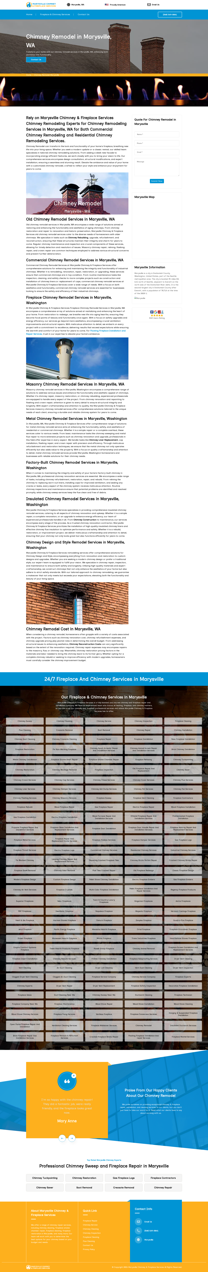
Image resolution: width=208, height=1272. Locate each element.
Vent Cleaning (25, 968)
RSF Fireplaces (24, 911)
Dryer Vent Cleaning (183, 959)
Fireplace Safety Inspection (143, 986)
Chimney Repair (144, 730)
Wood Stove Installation (143, 1004)
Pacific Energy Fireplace (64, 929)
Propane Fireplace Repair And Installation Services (25, 828)
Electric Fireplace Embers (143, 879)
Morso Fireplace (104, 938)
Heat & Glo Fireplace (25, 920)
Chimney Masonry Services (64, 798)
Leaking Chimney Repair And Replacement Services (64, 860)
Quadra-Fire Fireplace (183, 920)
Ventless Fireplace (104, 1014)
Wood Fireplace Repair (64, 807)
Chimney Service (104, 721)
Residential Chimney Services (143, 850)
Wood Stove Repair (104, 1004)
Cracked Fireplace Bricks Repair (104, 1037)
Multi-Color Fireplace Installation (104, 890)
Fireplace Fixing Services (64, 1014)
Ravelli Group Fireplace (104, 948)
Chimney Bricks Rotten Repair (143, 860)
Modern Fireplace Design (25, 879)
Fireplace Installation (143, 739)
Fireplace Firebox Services (104, 840)
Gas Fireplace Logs (183, 840)
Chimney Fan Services (183, 789)
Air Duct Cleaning (64, 968)
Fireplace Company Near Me (25, 1004)
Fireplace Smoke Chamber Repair (104, 759)
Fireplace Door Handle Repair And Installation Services (143, 828)
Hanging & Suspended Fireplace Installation (183, 1014)
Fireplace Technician (183, 995)
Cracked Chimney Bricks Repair (183, 860)
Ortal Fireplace (143, 929)
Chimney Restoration (25, 770)
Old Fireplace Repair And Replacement (144, 769)
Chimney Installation (183, 730)
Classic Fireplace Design (183, 870)
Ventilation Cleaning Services (64, 1025)
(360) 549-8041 (170, 14)
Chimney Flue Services (183, 780)
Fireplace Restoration (24, 749)
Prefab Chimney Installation (104, 959)
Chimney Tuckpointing (183, 759)
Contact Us (83, 14)
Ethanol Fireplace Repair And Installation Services (143, 817)
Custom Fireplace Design (64, 879)
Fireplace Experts (183, 977)
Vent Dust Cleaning (143, 968)
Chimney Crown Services (25, 780)
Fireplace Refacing (143, 759)
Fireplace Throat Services (24, 850)
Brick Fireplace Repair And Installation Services (25, 1037)
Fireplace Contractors (183, 798)
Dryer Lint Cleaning (104, 968)
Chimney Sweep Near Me (104, 995)
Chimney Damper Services (64, 789)
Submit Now (156, 181)
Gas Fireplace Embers (183, 879)
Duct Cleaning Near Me (64, 995)
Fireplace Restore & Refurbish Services (64, 1037)
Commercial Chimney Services (104, 850)
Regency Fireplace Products (183, 890)
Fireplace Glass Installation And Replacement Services (64, 828)
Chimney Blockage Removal (64, 770)
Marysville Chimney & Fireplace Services (146, 1267)
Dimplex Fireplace (143, 920)
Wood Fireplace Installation (183, 807)
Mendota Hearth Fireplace (104, 929)
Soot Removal (104, 730)
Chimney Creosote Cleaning (64, 739)
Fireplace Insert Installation (24, 959)
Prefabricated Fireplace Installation (183, 817)
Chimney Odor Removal (64, 870)
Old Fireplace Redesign (143, 870)
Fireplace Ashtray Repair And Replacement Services (183, 828)
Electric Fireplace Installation (64, 817)
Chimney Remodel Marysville (46, 75)
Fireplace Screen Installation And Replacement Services (183, 948)
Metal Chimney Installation (25, 759)
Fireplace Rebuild (24, 807)
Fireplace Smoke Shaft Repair (64, 759)
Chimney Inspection (143, 721)
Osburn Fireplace (104, 920)
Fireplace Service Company (104, 977)
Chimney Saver (183, 770)
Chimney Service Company (143, 977)
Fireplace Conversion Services (143, 1014)
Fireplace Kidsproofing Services (144, 959)
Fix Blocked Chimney (25, 860)
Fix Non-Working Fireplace (64, 749)
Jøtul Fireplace (24, 929)
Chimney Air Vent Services (24, 890)
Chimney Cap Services (64, 780)
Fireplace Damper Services (144, 840)
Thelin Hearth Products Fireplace (64, 948)
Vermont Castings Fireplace (183, 911)
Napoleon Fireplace (104, 911)
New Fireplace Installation (183, 739)
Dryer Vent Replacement (104, 986)
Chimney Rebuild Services (64, 959)
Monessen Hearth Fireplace (64, 938)
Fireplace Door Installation (104, 828)
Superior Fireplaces (24, 901)
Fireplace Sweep (104, 798)
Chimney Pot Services (143, 789)
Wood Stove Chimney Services (24, 1014)
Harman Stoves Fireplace (64, 920)
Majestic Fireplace (143, 911)
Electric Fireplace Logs (64, 850)
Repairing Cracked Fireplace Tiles (104, 860)
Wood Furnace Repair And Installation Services (104, 817)
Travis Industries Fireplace (144, 938)
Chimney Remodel (144, 1025)
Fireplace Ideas (25, 995)
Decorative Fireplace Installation (183, 986)
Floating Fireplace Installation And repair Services (143, 1037)
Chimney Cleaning (64, 721)
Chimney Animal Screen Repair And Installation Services (143, 749)
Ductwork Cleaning (143, 995)
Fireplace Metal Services (25, 840)
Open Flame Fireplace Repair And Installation (25, 1025)
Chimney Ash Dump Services (104, 789)
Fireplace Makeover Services (104, 1025)
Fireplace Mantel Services (183, 1037)
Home (29, 14)
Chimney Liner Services (25, 789)
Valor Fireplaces (64, 901)
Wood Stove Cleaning (183, 1004)
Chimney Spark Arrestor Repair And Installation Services (104, 749)
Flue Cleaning (25, 730)
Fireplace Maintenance (64, 1004)
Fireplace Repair (104, 739)
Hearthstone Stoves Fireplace (183, 938)
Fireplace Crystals (64, 890)
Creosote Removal (64, 730)
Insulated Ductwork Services (183, 1025)
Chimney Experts (24, 986)
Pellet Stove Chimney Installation (104, 879)
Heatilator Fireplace (64, 911)
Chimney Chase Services (104, 780)
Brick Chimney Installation (183, 749)
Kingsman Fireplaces (143, 901)
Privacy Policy (89, 1249)
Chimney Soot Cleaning (25, 739)
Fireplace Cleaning (183, 721)
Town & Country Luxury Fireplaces (104, 901)
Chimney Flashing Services (24, 798)
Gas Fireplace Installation (24, 817)
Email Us (155, 4)
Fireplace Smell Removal (25, 870)
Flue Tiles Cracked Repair (104, 870)
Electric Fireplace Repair (143, 807)
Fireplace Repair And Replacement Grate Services (64, 840)
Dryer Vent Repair (64, 986)
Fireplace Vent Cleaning (143, 798)
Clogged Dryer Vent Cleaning (25, 977)
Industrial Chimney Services (183, 850)
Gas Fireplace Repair (104, 807)
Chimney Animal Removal (144, 948)
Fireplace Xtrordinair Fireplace (183, 929)
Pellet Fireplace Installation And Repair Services (144, 889)
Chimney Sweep (25, 721)
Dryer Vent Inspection (183, 968)
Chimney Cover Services (143, 780)
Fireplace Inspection (104, 770)
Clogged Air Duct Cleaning (64, 977)
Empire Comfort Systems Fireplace (24, 948)
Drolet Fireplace (25, 938)
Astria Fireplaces (183, 901)
